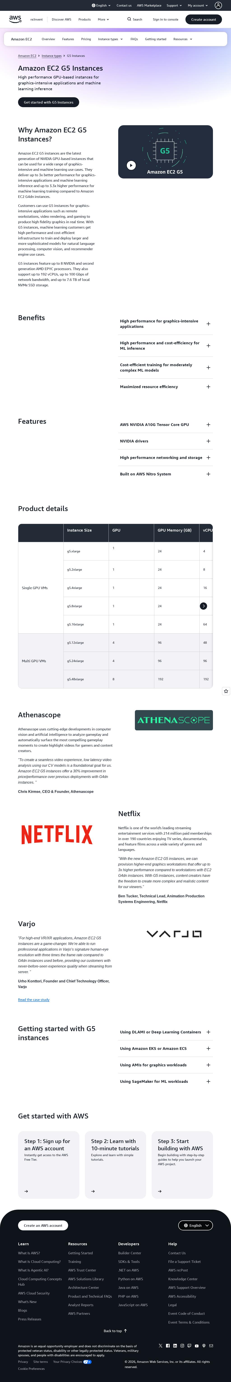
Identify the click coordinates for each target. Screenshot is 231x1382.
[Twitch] (189, 1346)
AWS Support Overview (187, 1287)
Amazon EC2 (27, 56)
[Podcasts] (204, 1346)
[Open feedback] (226, 691)
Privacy (23, 1361)
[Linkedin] (175, 1346)
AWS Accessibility (182, 1296)
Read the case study (33, 999)
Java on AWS (128, 1287)
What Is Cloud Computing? (39, 1261)
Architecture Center (83, 1287)
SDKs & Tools (129, 1261)
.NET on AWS (128, 1270)
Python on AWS (130, 1279)
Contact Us (177, 1253)
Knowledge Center (183, 1279)
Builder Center (129, 1253)
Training (74, 1261)
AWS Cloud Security (34, 1293)
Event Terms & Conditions (189, 1322)
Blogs (22, 1310)
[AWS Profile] (218, 5)
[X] (160, 1346)
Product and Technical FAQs (90, 1296)
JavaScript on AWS (133, 1305)
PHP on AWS (128, 1296)
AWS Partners (79, 1313)
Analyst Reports (80, 1305)
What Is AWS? (29, 1253)
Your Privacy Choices (67, 1361)
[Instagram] (182, 1346)
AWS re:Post (178, 1270)
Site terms (40, 1361)
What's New (27, 1301)
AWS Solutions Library (86, 1279)
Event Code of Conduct (186, 1313)
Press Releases (29, 1319)
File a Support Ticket (184, 1261)
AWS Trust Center (82, 1270)
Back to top (113, 1331)
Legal (172, 1305)
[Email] (211, 1346)
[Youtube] (197, 1346)
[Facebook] (168, 1346)
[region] (115, 606)
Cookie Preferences (31, 1368)
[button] (61, 19)
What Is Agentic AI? (33, 1270)
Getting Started (80, 1253)
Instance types (52, 56)
